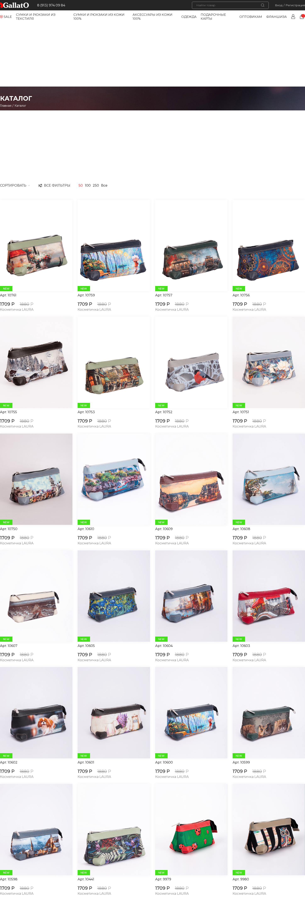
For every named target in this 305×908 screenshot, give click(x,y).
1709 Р (7, 304)
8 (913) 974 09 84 (51, 5)
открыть (31, 245)
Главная (5, 106)
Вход (279, 5)
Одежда (188, 17)
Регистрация (295, 5)
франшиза (276, 17)
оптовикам (250, 17)
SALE (8, 17)
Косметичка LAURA (16, 310)
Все (104, 185)
